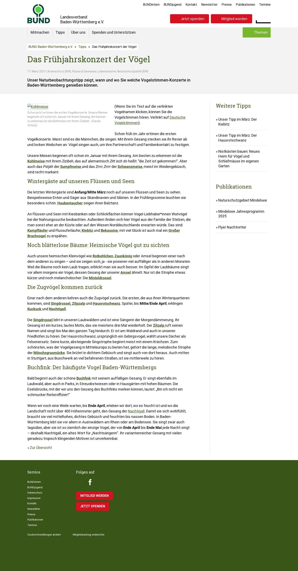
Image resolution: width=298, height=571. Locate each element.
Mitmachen (40, 32)
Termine (265, 4)
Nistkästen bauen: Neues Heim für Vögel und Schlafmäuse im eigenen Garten (239, 158)
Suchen (267, 18)
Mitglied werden (234, 19)
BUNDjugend (172, 4)
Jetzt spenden (192, 19)
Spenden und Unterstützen (114, 32)
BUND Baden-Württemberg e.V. (50, 47)
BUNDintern (151, 4)
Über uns (78, 32)
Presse (227, 4)
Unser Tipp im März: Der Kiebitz (237, 121)
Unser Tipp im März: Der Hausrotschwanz (237, 137)
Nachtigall (136, 411)
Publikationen (245, 4)
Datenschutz (34, 492)
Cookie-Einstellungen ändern (44, 534)
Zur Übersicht (41, 447)
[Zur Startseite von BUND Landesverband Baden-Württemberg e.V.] (38, 13)
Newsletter (209, 4)
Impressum (34, 498)
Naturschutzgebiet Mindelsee (242, 200)
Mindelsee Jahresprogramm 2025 (241, 213)
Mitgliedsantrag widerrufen (88, 534)
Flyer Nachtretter (232, 227)
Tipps (60, 32)
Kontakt (191, 4)
